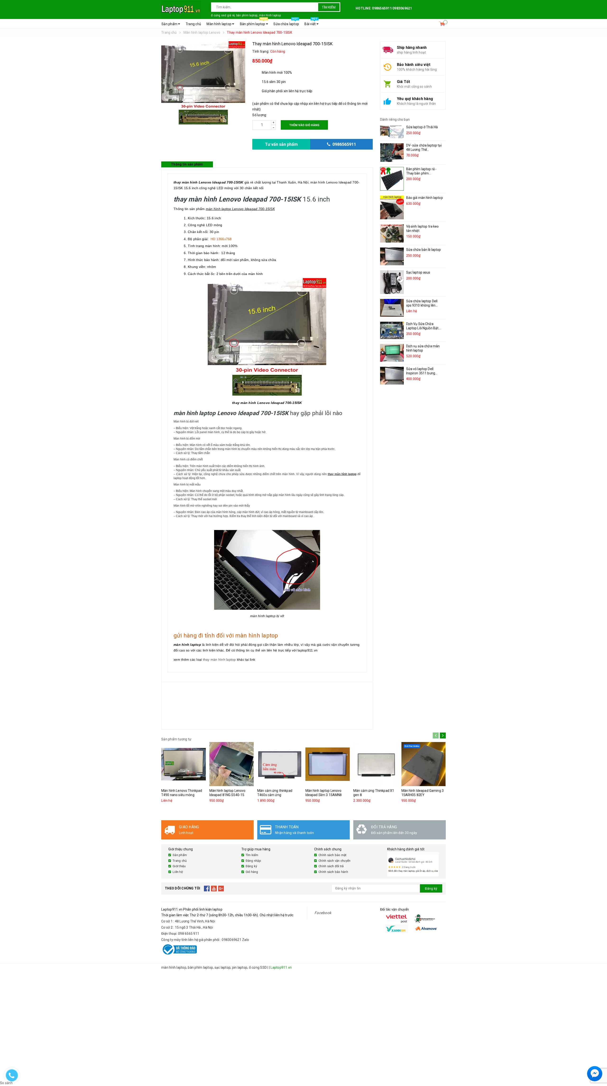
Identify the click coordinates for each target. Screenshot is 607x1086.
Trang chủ (193, 24)
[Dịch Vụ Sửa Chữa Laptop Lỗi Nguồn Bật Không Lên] (392, 330)
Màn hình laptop (219, 24)
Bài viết (310, 22)
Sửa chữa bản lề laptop (423, 250)
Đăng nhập (253, 860)
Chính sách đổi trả (331, 866)
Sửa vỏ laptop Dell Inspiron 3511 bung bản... (420, 373)
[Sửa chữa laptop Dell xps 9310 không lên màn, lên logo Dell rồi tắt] (392, 308)
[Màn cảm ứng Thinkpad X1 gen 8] (375, 764)
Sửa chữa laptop (286, 22)
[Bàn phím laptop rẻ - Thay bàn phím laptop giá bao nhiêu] (392, 179)
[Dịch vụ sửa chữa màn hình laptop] (392, 353)
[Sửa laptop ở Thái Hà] (392, 131)
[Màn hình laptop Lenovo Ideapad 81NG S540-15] (231, 764)
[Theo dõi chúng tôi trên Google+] (221, 888)
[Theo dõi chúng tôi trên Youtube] (214, 888)
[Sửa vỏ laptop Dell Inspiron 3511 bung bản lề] (392, 376)
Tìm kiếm (329, 7)
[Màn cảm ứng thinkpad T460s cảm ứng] (279, 764)
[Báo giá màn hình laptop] (392, 207)
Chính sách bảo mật (332, 855)
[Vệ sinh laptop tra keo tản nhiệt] (392, 233)
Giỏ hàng (252, 872)
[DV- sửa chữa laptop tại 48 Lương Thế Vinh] (392, 152)
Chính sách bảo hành (333, 872)
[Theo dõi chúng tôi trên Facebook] (207, 888)
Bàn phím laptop (253, 22)
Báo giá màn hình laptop (424, 198)
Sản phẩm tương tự (176, 739)
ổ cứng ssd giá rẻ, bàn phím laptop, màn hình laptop (246, 15)
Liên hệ (178, 872)
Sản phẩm (169, 24)
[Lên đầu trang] (598, 1062)
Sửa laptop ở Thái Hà (422, 127)
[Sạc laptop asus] (392, 282)
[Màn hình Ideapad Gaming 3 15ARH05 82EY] (423, 764)
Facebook (322, 913)
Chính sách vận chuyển (334, 860)
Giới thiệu (179, 866)
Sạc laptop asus (418, 272)
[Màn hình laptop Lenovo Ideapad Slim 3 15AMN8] (327, 764)
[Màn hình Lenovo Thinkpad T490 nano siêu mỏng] (183, 764)
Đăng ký (251, 866)
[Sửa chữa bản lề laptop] (392, 256)
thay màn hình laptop (219, 659)
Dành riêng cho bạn (395, 119)
